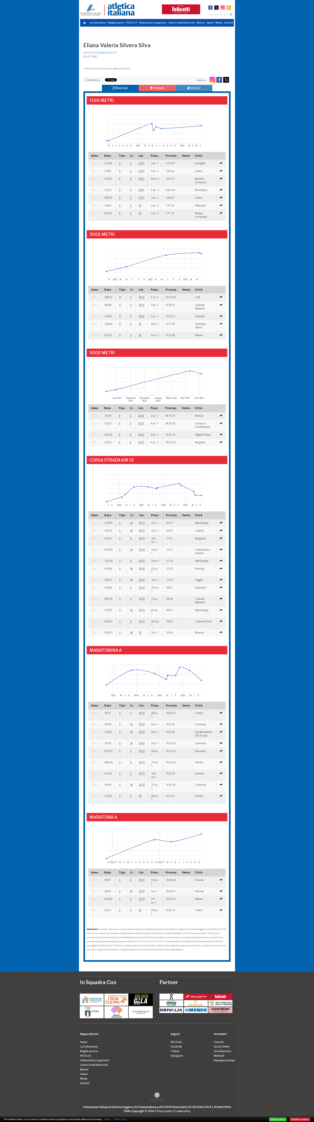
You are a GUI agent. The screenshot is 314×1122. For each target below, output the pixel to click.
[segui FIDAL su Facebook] (219, 80)
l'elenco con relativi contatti (149, 941)
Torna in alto (157, 1099)
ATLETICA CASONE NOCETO (100, 52)
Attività (228, 22)
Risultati (121, 88)
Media (218, 22)
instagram (223, 8)
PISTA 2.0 (131, 22)
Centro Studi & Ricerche (181, 22)
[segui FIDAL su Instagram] (212, 80)
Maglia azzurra (116, 22)
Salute (210, 22)
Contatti (219, 1042)
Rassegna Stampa (224, 1060)
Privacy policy (165, 1111)
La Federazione (98, 22)
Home (83, 1042)
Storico (195, 88)
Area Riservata (222, 1051)
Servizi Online (222, 1046)
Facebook (176, 1046)
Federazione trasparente (152, 22)
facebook (210, 8)
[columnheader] (94, 155)
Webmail (219, 1055)
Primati (158, 88)
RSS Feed (176, 1042)
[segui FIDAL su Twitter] (226, 80)
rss (229, 8)
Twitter (175, 1051)
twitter (216, 8)
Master (201, 22)
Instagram (177, 1055)
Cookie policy (182, 1111)
